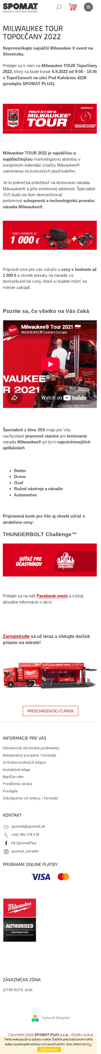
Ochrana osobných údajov (24, 762)
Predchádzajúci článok (50, 710)
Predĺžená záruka (17, 784)
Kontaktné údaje (16, 770)
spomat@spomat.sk (28, 826)
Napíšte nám (13, 777)
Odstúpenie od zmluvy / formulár (30, 798)
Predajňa (10, 791)
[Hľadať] (59, 7)
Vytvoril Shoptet (56, 1018)
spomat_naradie (25, 851)
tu (89, 1044)
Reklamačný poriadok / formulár (29, 755)
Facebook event (52, 596)
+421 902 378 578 (25, 835)
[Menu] (88, 7)
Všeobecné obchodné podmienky (31, 748)
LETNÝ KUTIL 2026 (17, 990)
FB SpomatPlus (23, 843)
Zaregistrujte (16, 636)
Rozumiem (49, 1049)
